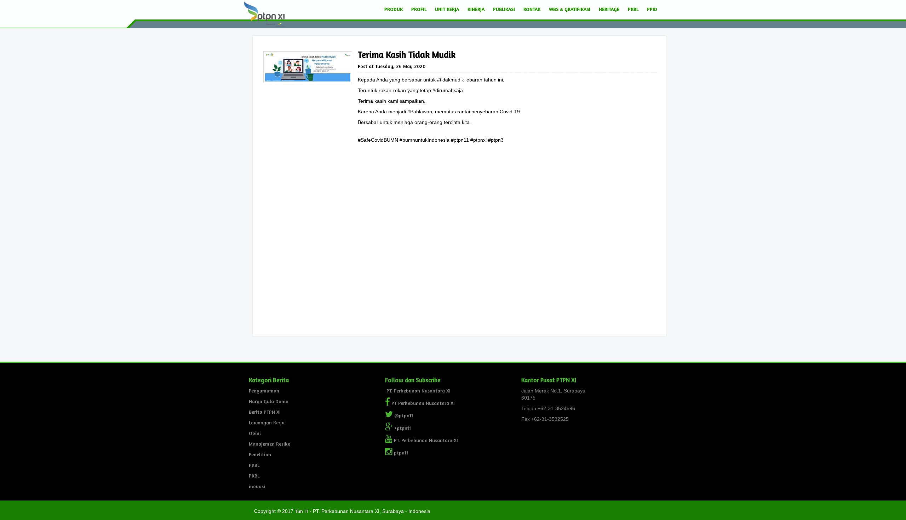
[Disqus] (507, 246)
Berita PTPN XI (265, 412)
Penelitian (260, 454)
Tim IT (301, 511)
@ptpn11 (403, 415)
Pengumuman (264, 391)
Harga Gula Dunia (268, 401)
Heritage (609, 9)
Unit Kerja (447, 9)
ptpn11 (400, 453)
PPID (652, 9)
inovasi (257, 486)
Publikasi (504, 9)
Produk (393, 9)
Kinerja (476, 9)
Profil (418, 9)
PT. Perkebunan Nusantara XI (418, 391)
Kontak (531, 9)
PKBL (633, 9)
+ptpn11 (402, 428)
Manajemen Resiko (270, 444)
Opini (255, 433)
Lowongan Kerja (267, 422)
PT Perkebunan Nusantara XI (422, 403)
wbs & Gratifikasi (569, 9)
